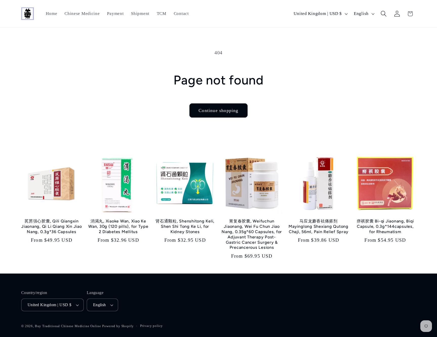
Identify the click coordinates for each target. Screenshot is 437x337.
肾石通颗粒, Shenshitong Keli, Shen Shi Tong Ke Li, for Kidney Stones (185, 226)
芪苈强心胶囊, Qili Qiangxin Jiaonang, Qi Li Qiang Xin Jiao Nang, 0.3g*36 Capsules (51, 226)
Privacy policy (151, 326)
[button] (383, 13)
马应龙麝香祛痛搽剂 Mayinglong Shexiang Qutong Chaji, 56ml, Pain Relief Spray (318, 226)
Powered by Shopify (118, 326)
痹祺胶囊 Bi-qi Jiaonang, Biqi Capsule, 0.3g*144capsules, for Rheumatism (385, 226)
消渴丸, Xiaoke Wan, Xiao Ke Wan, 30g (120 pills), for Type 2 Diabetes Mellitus (118, 226)
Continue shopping (218, 110)
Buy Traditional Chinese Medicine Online (68, 326)
